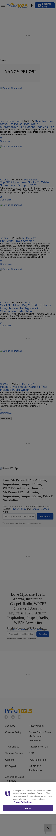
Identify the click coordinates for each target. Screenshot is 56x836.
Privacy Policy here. (22, 802)
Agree (28, 808)
